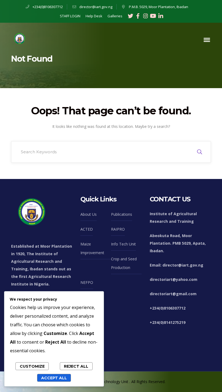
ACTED (86, 229)
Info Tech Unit (123, 244)
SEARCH (199, 152)
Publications (121, 214)
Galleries (114, 16)
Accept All (54, 378)
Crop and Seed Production (124, 263)
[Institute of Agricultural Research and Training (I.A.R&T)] (19, 39)
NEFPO (86, 282)
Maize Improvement (92, 248)
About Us (88, 214)
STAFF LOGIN (70, 16)
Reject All (76, 366)
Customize (32, 366)
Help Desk (94, 16)
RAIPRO (118, 229)
